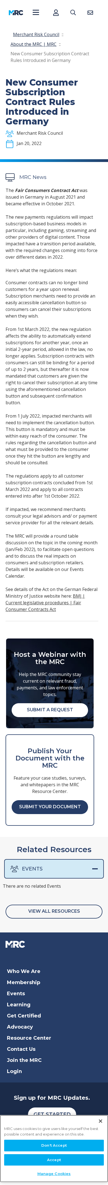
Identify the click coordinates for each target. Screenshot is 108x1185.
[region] (54, 1148)
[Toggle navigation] (35, 12)
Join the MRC (24, 1060)
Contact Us (21, 1049)
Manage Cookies (54, 1173)
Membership (23, 982)
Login (14, 1071)
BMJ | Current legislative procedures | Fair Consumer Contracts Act (45, 602)
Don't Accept (54, 1145)
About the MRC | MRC (33, 44)
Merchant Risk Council (36, 34)
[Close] (100, 1121)
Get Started (52, 1114)
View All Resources (54, 911)
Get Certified (24, 1016)
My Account (55, 12)
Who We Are (23, 971)
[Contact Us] (90, 12)
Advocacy (20, 1027)
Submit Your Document (50, 806)
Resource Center (29, 1038)
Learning (18, 1005)
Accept (54, 1159)
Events (32, 869)
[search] (73, 12)
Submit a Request (50, 709)
